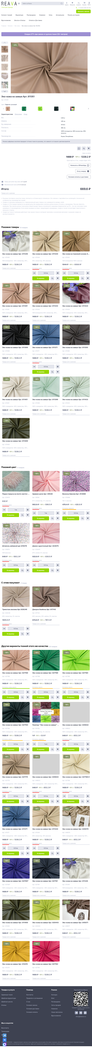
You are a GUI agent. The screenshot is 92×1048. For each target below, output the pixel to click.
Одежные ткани (7, 995)
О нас (28, 1002)
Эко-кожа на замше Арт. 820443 (45, 922)
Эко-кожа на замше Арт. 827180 (75, 673)
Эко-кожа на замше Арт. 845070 (75, 829)
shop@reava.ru (81, 1016)
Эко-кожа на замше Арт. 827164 (15, 725)
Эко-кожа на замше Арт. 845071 (75, 922)
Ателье (3, 1005)
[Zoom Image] (49, 67)
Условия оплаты (32, 1012)
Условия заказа (31, 1005)
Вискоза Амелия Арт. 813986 (74, 494)
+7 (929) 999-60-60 (84, 7)
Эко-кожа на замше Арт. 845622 (75, 725)
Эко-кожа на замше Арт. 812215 (15, 964)
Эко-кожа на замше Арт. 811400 (15, 441)
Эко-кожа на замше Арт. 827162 (45, 964)
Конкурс (54, 995)
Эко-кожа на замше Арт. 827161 (45, 881)
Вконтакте (5, 1028)
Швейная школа (7, 1002)
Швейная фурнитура (8, 998)
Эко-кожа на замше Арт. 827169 (15, 673)
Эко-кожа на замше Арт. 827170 (15, 777)
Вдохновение (56, 1015)
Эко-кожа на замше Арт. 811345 (15, 254)
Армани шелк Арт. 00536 (42, 494)
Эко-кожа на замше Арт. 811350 (75, 347)
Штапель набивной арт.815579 (14, 546)
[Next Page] (4, 91)
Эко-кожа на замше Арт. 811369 (15, 347)
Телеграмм (5, 1031)
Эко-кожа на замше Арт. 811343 (45, 306)
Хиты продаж (56, 1005)
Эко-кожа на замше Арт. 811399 (45, 399)
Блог (53, 998)
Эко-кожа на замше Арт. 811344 (45, 254)
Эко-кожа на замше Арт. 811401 (15, 399)
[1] (4, 49)
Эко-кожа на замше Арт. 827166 (45, 673)
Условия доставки (32, 1009)
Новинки (54, 1009)
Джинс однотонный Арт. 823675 (45, 546)
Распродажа (55, 1002)
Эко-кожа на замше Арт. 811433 (75, 399)
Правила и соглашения (34, 998)
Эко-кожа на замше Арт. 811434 (75, 306)
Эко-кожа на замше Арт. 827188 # (76, 777)
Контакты (29, 995)
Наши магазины (57, 1012)
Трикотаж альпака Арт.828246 (14, 609)
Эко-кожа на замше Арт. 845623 (45, 777)
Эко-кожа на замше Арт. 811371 (45, 347)
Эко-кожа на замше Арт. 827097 (15, 881)
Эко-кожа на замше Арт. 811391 (15, 306)
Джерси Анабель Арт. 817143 (44, 609)
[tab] (7, 114)
